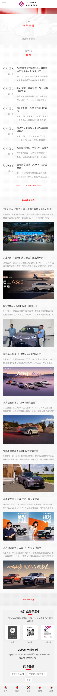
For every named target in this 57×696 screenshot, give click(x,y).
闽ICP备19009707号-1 (28, 658)
